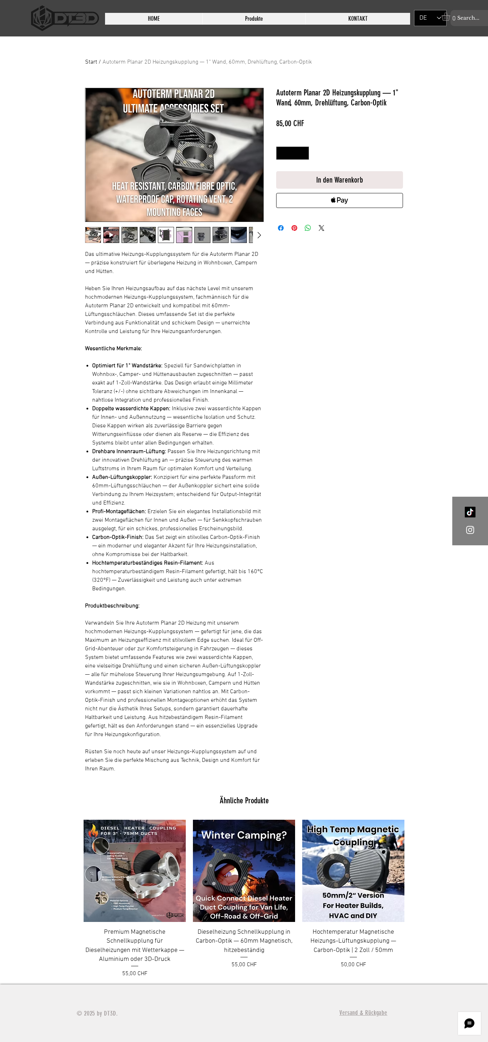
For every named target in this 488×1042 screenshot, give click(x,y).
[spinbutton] (292, 153)
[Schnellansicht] (135, 871)
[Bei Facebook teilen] (281, 228)
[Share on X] (321, 228)
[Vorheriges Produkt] (73, 899)
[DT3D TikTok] (470, 512)
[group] (244, 898)
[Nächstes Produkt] (414, 899)
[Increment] (303, 153)
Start (91, 62)
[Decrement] (281, 153)
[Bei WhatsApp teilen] (308, 228)
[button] (451, 16)
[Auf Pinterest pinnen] (294, 228)
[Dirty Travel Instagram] (470, 530)
